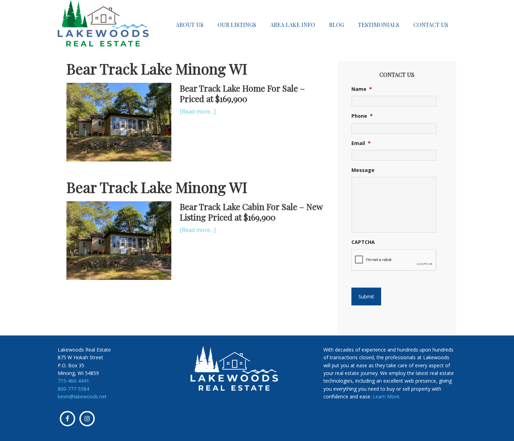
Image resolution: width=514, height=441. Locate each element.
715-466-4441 (73, 380)
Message (362, 170)
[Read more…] (198, 111)
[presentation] (393, 260)
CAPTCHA (363, 242)
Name (361, 89)
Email (361, 143)
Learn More (386, 396)
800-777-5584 (73, 388)
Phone (362, 116)
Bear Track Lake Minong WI (156, 68)
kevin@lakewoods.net (82, 396)
